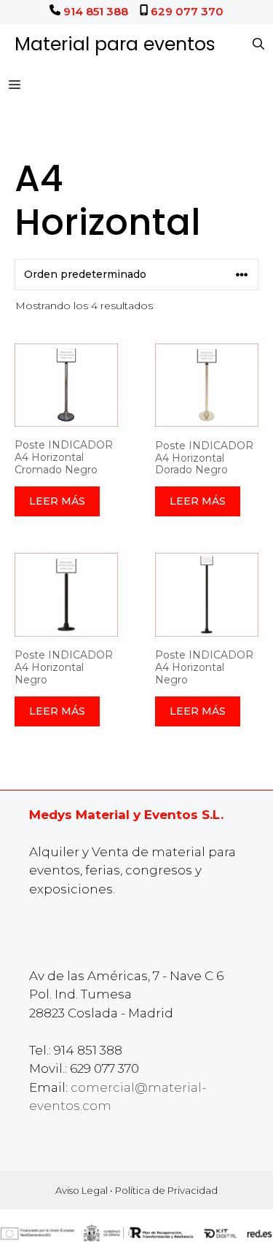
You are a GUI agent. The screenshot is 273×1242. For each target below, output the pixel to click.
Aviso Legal (81, 1190)
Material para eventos (115, 44)
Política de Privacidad (166, 1190)
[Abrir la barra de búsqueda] (258, 44)
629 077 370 (187, 11)
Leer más (57, 501)
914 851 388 (95, 11)
